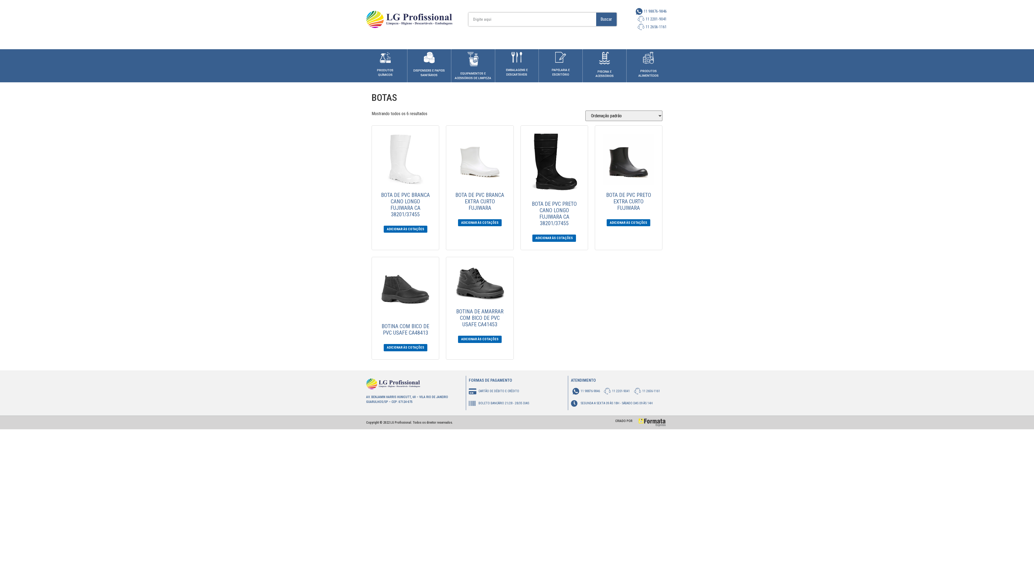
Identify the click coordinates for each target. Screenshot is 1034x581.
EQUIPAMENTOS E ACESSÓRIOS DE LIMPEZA (473, 76)
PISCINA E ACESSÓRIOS (605, 74)
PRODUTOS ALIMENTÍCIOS (648, 73)
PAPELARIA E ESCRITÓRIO (561, 72)
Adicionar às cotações (405, 229)
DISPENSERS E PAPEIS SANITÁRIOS (429, 73)
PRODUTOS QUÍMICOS (385, 73)
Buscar (606, 19)
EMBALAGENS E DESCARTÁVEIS (517, 72)
